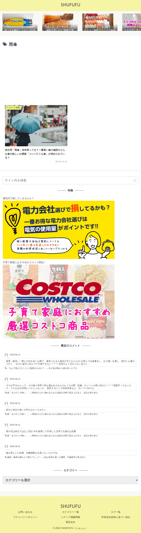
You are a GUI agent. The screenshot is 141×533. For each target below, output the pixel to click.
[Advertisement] (70, 74)
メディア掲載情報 (70, 517)
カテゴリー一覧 (70, 512)
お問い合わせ (25, 512)
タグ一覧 (116, 512)
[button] (135, 180)
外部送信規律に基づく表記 (115, 517)
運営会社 (70, 522)
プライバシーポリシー (25, 517)
